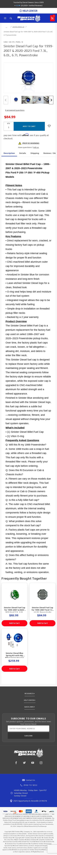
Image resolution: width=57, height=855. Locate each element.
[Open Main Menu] (5, 18)
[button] (15, 99)
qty (8, 123)
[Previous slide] (6, 100)
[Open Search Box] (11, 18)
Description (9, 153)
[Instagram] (41, 763)
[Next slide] (51, 100)
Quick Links (29, 707)
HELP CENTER (30, 10)
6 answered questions (14, 110)
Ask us (36, 147)
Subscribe (28, 736)
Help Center (29, 700)
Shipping (34, 153)
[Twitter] (24, 763)
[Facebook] (16, 763)
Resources (29, 694)
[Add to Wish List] (49, 126)
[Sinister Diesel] (29, 18)
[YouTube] (32, 763)
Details (22, 153)
